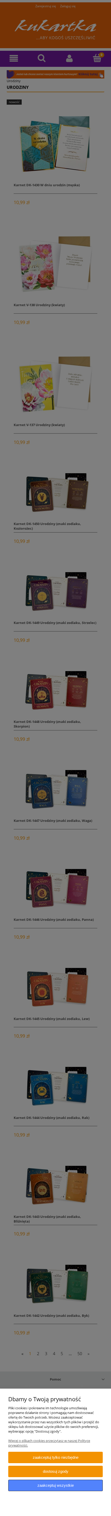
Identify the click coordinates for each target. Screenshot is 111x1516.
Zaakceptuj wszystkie (55, 1485)
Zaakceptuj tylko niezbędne (55, 1457)
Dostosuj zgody (55, 1471)
